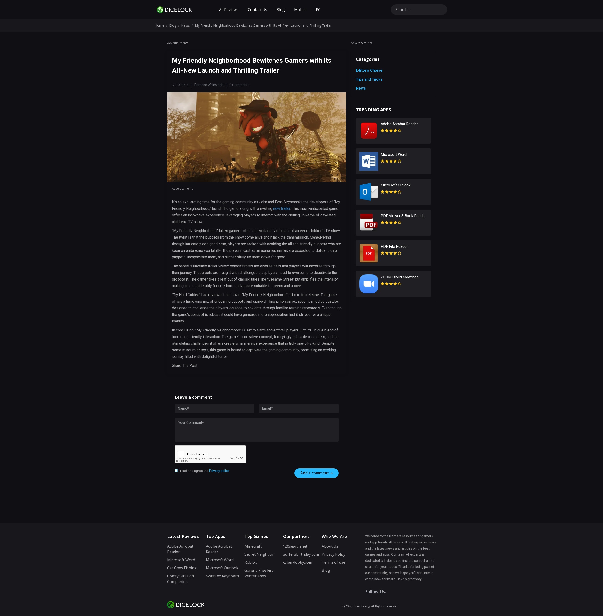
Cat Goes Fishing (182, 568)
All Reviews (228, 9)
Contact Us (257, 9)
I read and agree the (204, 471)
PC (318, 9)
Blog (281, 9)
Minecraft (253, 546)
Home (159, 25)
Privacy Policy (333, 554)
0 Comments (239, 85)
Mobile (300, 9)
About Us (330, 546)
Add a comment (314, 472)
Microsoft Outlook (222, 568)
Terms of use (333, 562)
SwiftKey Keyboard (222, 576)
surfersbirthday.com (301, 554)
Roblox (250, 562)
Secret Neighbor (259, 554)
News (185, 25)
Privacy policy (219, 471)
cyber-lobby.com (297, 562)
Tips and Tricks (369, 79)
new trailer (281, 208)
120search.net (295, 546)
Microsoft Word (181, 559)
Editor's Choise (369, 70)
